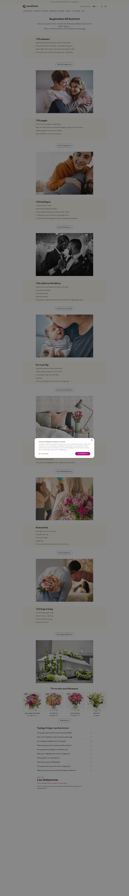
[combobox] (91, 440)
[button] (43, 454)
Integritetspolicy (63, 449)
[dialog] (64, 448)
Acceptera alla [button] (82, 453)
